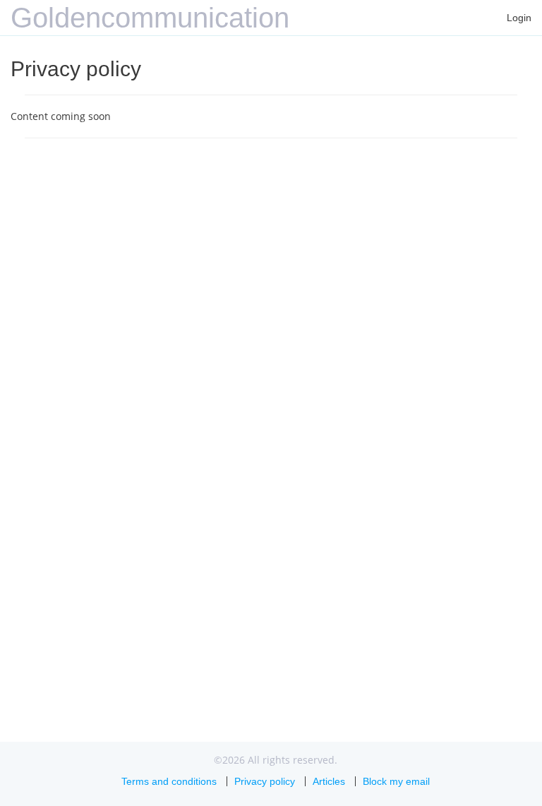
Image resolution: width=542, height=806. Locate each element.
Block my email (396, 781)
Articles (329, 781)
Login (519, 17)
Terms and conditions (169, 781)
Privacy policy (264, 781)
